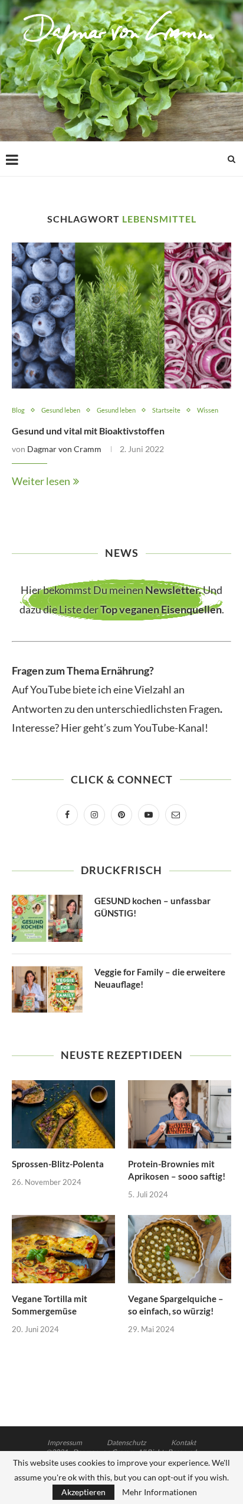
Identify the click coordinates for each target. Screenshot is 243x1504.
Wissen (207, 410)
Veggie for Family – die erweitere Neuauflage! (159, 978)
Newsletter (172, 589)
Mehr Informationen (159, 1492)
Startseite (166, 410)
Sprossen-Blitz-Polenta (58, 1163)
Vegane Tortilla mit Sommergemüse (49, 1304)
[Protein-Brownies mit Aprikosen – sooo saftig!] (179, 1114)
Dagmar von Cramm (64, 449)
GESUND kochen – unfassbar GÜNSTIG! (152, 906)
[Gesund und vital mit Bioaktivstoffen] (121, 316)
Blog (18, 410)
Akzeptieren (83, 1492)
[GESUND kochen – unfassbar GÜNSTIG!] (47, 918)
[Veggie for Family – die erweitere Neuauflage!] (47, 989)
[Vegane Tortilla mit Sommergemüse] (63, 1249)
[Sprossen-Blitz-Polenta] (63, 1114)
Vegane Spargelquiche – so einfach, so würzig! (176, 1304)
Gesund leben (60, 410)
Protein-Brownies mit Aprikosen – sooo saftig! (176, 1169)
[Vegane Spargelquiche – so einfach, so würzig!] (179, 1249)
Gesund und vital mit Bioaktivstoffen (88, 430)
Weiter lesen (41, 480)
